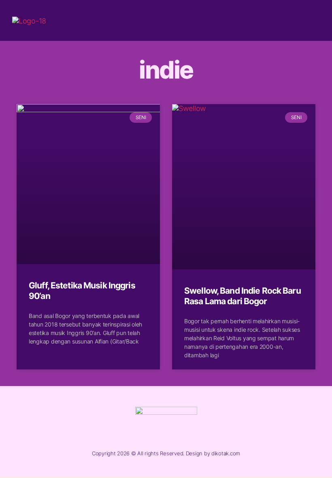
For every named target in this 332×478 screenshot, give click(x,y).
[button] (313, 20)
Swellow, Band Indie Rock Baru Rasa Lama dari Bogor (242, 296)
